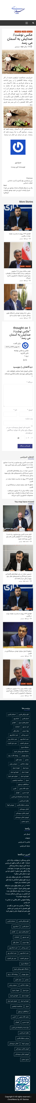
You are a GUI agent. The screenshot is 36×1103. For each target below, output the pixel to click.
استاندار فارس (12, 714)
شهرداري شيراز (15, 772)
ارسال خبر (27, 834)
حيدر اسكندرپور (14, 735)
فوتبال (17, 793)
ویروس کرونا (10, 805)
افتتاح (14, 723)
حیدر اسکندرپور (24, 739)
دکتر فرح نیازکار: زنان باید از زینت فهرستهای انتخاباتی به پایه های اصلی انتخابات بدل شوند (18, 880)
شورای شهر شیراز (13, 776)
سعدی (27, 760)
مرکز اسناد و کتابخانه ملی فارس (20, 797)
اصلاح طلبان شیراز (24, 723)
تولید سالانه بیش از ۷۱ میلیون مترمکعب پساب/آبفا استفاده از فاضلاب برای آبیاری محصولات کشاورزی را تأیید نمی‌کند (18, 274)
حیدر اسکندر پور (12, 739)
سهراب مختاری (24, 764)
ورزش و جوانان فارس (23, 805)
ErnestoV (27, 877)
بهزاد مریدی (25, 731)
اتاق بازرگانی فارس (24, 714)
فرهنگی (24, 32)
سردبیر (17, 46)
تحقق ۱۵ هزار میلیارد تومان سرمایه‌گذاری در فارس (19, 486)
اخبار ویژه (30, 32)
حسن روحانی (25, 735)
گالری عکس (18, 32)
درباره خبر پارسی (25, 846)
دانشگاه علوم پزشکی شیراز (21, 751)
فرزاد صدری (25, 793)
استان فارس (25, 719)
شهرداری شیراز (25, 776)
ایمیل (29, 410)
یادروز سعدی (25, 821)
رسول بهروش (25, 756)
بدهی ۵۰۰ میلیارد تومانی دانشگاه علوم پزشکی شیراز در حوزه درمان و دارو (18, 314)
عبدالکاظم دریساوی (23, 784)
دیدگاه (29, 382)
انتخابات (17, 727)
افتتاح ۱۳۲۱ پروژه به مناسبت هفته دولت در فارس (19, 235)
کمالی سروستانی (24, 809)
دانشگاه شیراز (25, 747)
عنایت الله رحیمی (24, 789)
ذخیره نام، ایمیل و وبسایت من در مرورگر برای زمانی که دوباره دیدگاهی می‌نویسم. (19, 430)
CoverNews (12, 1099)
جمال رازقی (16, 731)
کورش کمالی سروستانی (22, 813)
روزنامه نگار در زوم (13, 756)
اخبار (30, 569)
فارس (14, 789)
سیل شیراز (26, 768)
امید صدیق (26, 727)
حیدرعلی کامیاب (24, 743)
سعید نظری (19, 760)
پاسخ (25, 360)
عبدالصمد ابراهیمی (17, 780)
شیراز (27, 780)
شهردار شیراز (25, 772)
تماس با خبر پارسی (24, 842)
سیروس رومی (13, 764)
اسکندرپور (16, 719)
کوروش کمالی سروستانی (22, 817)
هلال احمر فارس (24, 801)
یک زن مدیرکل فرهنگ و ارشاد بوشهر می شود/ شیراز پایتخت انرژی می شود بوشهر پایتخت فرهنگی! (18, 189)
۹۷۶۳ (28, 886)
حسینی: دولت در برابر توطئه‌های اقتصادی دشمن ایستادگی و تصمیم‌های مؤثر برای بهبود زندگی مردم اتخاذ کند (18, 473)
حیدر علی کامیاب (12, 743)
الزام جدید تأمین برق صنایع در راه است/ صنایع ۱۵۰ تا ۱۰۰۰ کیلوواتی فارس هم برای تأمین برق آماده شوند (18, 465)
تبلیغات (27, 838)
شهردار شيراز (16, 768)
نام (15, 410)
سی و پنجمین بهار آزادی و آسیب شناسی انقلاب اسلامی (20, 180)
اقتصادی (22, 266)
